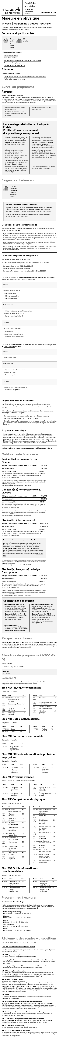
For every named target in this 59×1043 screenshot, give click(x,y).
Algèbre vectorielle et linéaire (15, 370)
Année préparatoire (34, 238)
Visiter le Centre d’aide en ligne (14, 79)
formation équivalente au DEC (45, 235)
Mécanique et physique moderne (16, 387)
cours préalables (23, 279)
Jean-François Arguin (11, 55)
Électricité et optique (12, 390)
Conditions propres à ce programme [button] (20, 255)
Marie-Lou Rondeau (10, 58)
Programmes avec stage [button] (14, 430)
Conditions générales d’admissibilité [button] (19, 224)
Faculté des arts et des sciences (14, 65)
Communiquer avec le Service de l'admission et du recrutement (25, 77)
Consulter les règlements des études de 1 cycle (18, 947)
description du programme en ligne (24, 421)
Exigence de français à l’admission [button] (18, 400)
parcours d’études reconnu (39, 416)
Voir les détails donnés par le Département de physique (22, 60)
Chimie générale (10, 357)
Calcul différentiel (11, 372)
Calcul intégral (10, 375)
